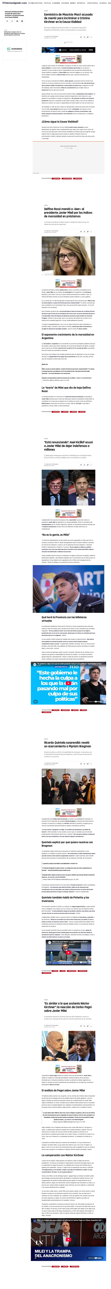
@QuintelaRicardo (64, 870)
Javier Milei (65, 411)
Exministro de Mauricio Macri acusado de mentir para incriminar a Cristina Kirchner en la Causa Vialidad (14, 14)
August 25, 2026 (64, 380)
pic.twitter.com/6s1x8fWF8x (56, 877)
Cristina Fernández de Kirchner (71, 68)
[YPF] (68, 50)
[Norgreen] (14, 49)
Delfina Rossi (56, 411)
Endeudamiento (66, 710)
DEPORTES (81, 3)
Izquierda (55, 971)
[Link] (87, 37)
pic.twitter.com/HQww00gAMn (74, 1120)
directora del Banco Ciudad (62, 403)
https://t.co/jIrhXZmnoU (83, 378)
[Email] (22, 21)
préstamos (82, 411)
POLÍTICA (47, 3)
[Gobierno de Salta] (69, 63)
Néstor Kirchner (54, 1085)
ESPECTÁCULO (92, 3)
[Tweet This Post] (84, 37)
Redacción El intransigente (52, 36)
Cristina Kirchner (67, 178)
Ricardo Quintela (62, 819)
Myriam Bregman (70, 821)
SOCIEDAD (65, 3)
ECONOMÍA (56, 3)
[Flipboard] (17, 21)
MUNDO (73, 3)
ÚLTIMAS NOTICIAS (35, 3)
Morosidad (74, 411)
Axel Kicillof (72, 520)
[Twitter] (12, 21)
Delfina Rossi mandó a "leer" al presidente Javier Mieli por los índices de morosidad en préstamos (14, 33)
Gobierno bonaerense (49, 527)
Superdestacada (47, 712)
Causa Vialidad (46, 68)
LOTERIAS (103, 3)
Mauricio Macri (61, 75)
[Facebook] (7, 21)
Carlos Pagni (53, 1075)
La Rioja (63, 971)
